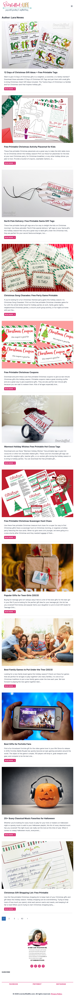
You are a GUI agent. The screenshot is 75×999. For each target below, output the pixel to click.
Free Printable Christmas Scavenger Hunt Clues (28, 521)
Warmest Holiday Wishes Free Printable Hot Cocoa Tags (32, 446)
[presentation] (37, 45)
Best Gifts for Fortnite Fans (17, 744)
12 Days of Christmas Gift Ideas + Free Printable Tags (30, 72)
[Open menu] (71, 6)
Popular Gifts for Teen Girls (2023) (21, 595)
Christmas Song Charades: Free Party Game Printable (31, 295)
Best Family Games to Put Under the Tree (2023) (28, 669)
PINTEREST (37, 984)
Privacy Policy (56, 994)
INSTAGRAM (61, 984)
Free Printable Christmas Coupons (21, 372)
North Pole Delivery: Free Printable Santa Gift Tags (29, 221)
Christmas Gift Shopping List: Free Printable (26, 892)
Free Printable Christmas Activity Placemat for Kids (30, 147)
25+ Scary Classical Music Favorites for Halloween (29, 818)
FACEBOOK (13, 984)
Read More (10, 89)
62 (22, 919)
